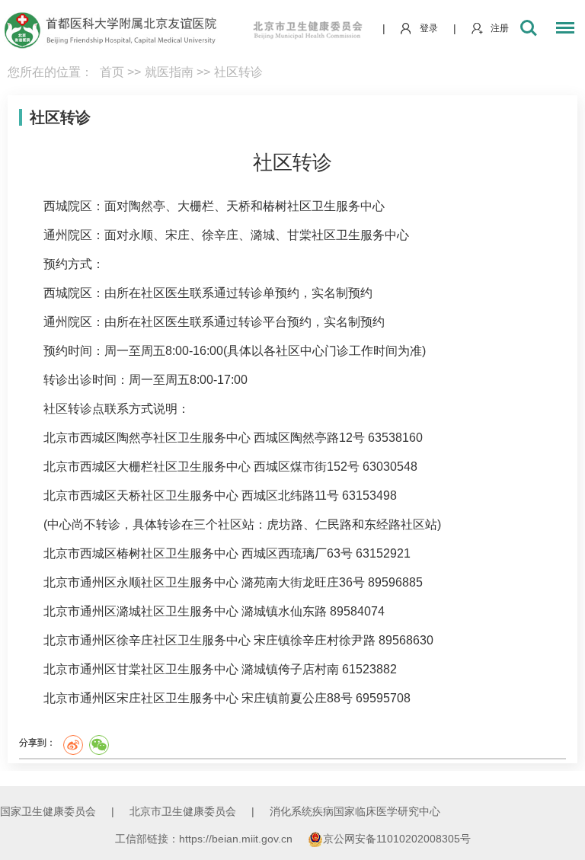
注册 (500, 28)
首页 (112, 72)
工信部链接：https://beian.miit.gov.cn (205, 839)
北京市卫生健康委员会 (182, 811)
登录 (429, 28)
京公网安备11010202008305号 (397, 839)
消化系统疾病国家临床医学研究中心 (355, 811)
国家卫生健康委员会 (48, 811)
